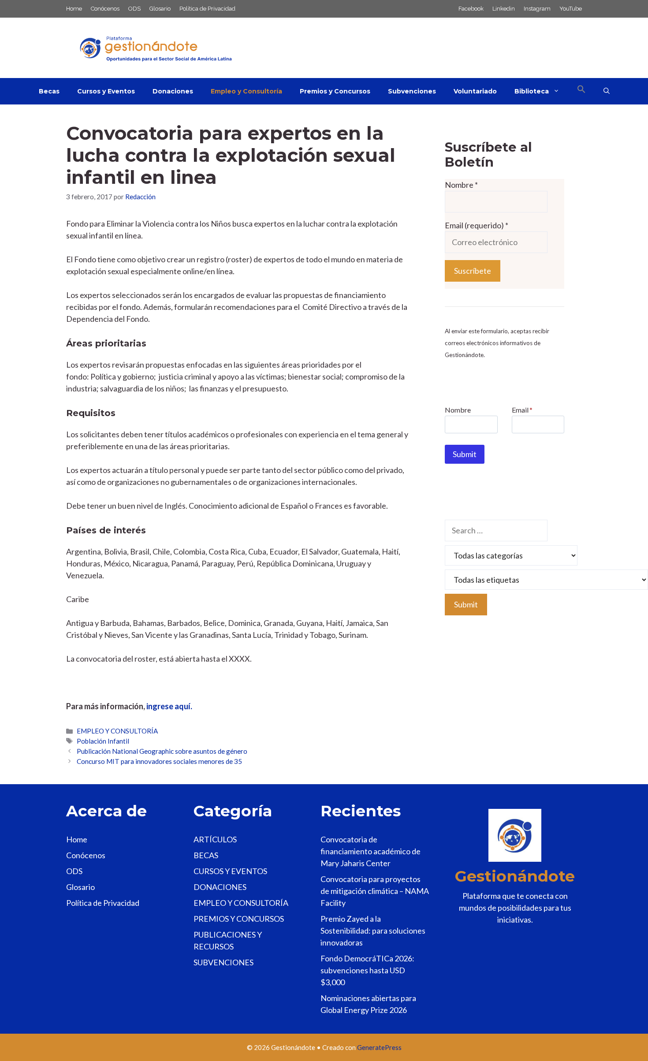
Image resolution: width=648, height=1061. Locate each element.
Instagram (537, 8)
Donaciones (173, 91)
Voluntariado (475, 91)
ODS (134, 8)
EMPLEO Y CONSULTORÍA (117, 731)
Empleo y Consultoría (246, 91)
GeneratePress (379, 1047)
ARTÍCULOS (215, 839)
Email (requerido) (476, 225)
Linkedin (503, 8)
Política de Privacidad (207, 8)
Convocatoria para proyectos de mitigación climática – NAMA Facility (374, 891)
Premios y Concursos (335, 91)
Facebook (471, 8)
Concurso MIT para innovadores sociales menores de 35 (159, 761)
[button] (581, 91)
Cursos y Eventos (106, 91)
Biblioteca (531, 91)
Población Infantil (103, 741)
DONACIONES (220, 887)
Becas (49, 91)
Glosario (160, 8)
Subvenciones (412, 91)
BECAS (206, 855)
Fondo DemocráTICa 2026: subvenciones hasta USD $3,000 (367, 970)
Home (74, 8)
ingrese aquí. (169, 706)
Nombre (461, 185)
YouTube (570, 8)
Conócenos (105, 8)
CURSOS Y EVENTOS (230, 871)
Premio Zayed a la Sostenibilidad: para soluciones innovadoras (372, 930)
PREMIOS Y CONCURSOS (239, 918)
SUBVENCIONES (223, 962)
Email (522, 410)
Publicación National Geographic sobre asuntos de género (162, 751)
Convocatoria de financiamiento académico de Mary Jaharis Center (370, 851)
